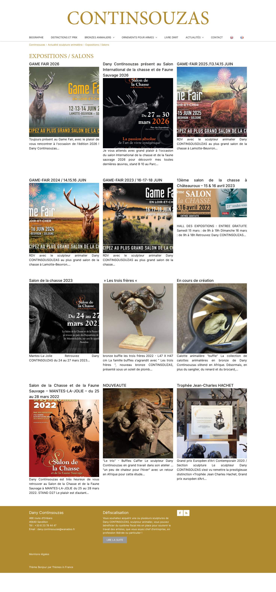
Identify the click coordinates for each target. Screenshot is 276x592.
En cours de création (195, 280)
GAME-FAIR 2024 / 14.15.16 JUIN (57, 180)
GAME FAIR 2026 (44, 64)
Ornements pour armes (138, 37)
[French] (242, 37)
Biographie (36, 37)
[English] (231, 37)
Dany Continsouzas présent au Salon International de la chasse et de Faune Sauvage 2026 (138, 69)
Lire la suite (115, 539)
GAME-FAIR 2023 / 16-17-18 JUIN (132, 180)
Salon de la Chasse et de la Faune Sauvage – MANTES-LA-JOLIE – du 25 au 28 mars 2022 (64, 391)
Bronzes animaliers (98, 37)
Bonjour (42, 567)
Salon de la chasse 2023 (51, 280)
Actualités (193, 37)
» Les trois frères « (120, 280)
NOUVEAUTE (114, 385)
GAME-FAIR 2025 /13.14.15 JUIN (205, 64)
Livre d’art (171, 37)
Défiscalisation (116, 512)
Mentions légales (39, 554)
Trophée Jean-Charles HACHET (205, 385)
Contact (217, 37)
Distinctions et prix (64, 37)
